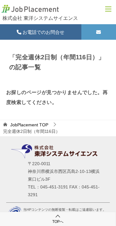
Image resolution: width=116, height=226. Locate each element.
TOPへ (57, 221)
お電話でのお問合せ (42, 32)
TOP (29, 124)
